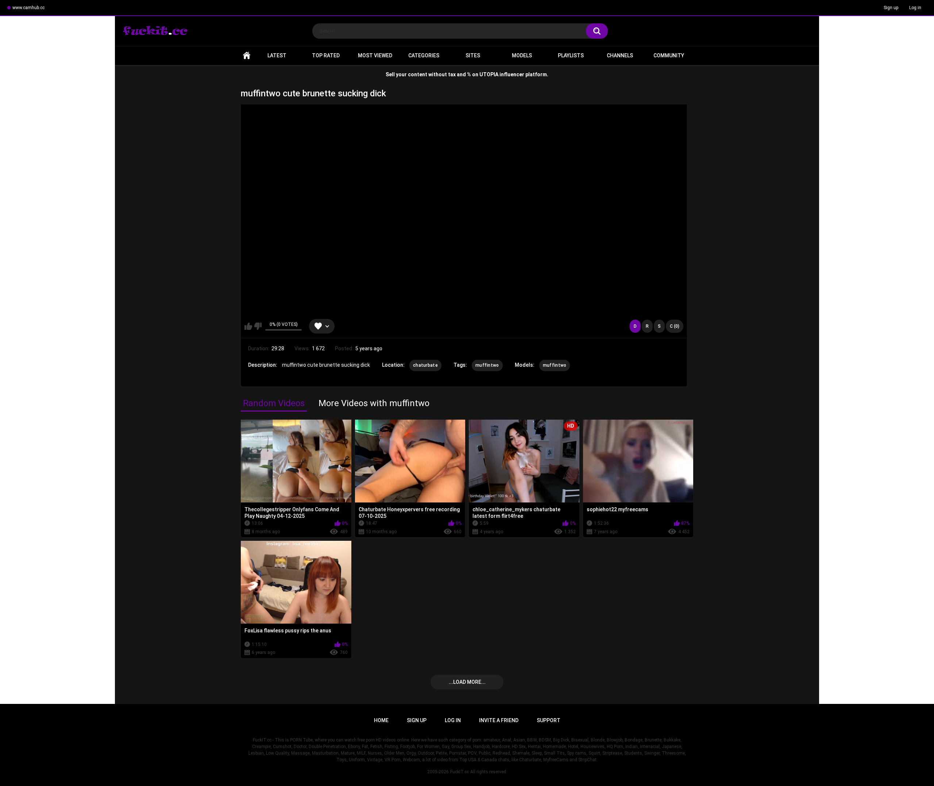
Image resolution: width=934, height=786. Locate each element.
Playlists (571, 55)
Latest (276, 55)
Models (522, 55)
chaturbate (425, 365)
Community (668, 55)
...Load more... (467, 682)
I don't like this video (258, 326)
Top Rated (326, 55)
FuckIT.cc (459, 771)
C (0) (674, 326)
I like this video (248, 326)
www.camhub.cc (28, 7)
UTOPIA (488, 74)
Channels (620, 55)
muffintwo (487, 365)
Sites (473, 55)
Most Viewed (375, 55)
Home (246, 55)
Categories (423, 55)
